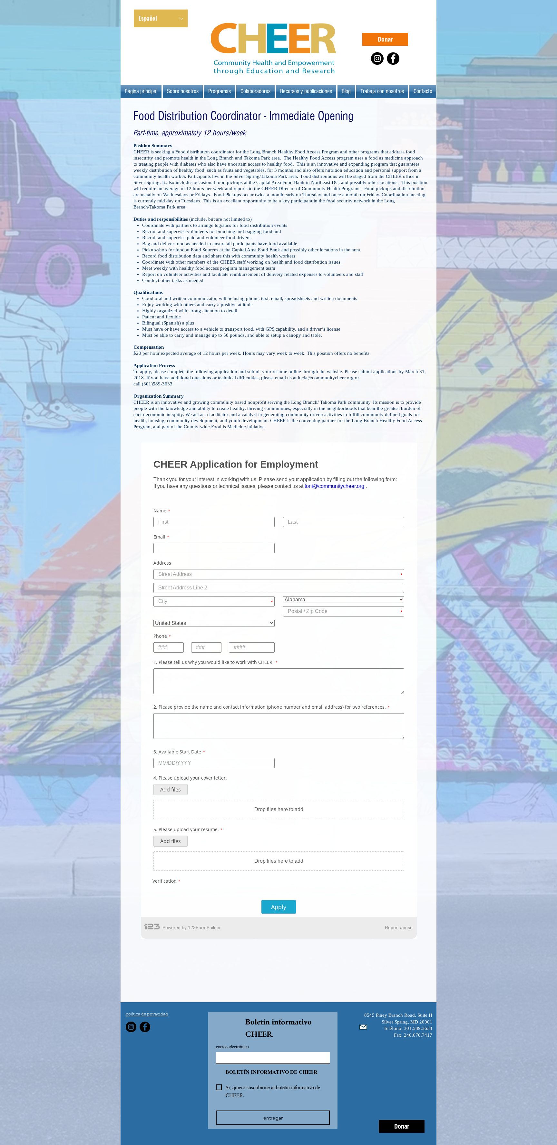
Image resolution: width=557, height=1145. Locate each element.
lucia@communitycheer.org (326, 377)
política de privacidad (147, 962)
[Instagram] (377, 58)
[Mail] (363, 974)
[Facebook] (393, 58)
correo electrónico (232, 994)
